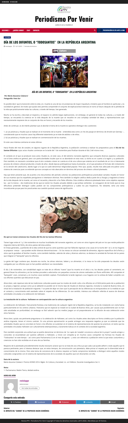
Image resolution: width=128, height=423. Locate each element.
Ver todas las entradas (30, 388)
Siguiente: (101, 409)
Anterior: (26, 409)
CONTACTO (36, 30)
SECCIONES (5, 30)
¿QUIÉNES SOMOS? (18, 30)
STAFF (28, 30)
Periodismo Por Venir (64, 19)
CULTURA (7, 37)
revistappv (8, 46)
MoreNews (92, 421)
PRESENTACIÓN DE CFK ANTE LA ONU (114, 30)
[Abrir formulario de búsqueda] (94, 30)
